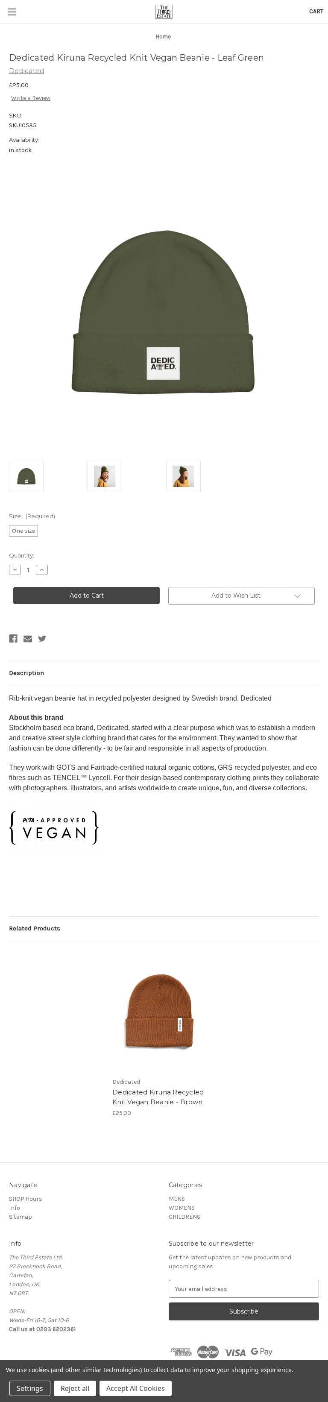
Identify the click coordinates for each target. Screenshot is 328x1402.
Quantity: (21, 555)
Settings (30, 1388)
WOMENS (182, 1207)
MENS (177, 1199)
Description (26, 673)
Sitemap (20, 1216)
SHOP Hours (25, 1199)
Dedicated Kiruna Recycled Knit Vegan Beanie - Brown (158, 1097)
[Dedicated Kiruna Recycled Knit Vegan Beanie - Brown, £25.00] (159, 1010)
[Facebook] (13, 639)
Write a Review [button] (30, 98)
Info (14, 1207)
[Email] (27, 639)
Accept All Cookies (135, 1388)
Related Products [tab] (34, 928)
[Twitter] (42, 639)
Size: (32, 516)
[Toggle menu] (11, 11)
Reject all (75, 1388)
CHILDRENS (184, 1216)
